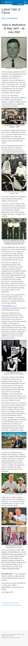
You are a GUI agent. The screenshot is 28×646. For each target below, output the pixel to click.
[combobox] (14, 2)
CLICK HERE (6, 306)
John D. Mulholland (9, 18)
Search (21, 4)
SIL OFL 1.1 (18, 637)
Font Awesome (5, 637)
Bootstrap (4, 634)
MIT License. (10, 635)
